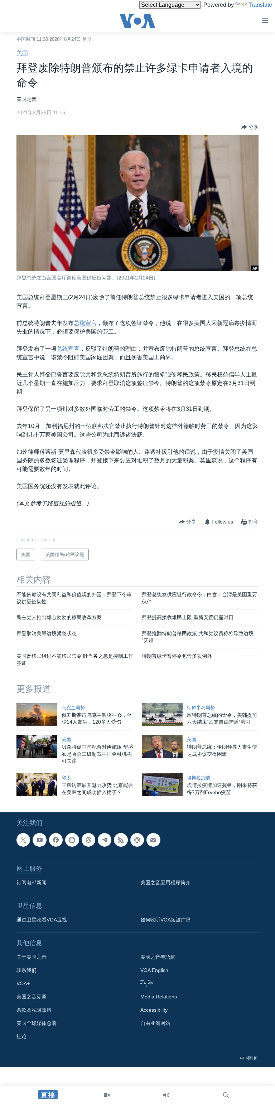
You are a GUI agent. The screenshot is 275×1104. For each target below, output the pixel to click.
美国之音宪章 (31, 997)
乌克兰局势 (73, 707)
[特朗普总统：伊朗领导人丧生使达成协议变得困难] (162, 746)
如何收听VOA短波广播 (165, 920)
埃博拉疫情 (198, 777)
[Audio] (166, 1095)
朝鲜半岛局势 (201, 707)
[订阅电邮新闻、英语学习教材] (153, 840)
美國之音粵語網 (157, 957)
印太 (66, 777)
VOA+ (23, 983)
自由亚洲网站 (155, 1023)
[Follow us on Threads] (88, 840)
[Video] (106, 1095)
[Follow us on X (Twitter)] (23, 840)
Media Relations (158, 997)
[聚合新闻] (120, 840)
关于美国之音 (31, 957)
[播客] (137, 840)
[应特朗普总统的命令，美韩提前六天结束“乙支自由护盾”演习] (162, 714)
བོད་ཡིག (147, 983)
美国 (22, 53)
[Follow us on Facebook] (56, 840)
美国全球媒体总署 (36, 1023)
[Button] (250, 127)
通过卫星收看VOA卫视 (41, 920)
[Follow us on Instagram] (72, 840)
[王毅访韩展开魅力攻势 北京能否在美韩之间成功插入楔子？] (36, 784)
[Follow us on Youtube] (39, 840)
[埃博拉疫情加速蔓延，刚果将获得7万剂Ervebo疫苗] (162, 784)
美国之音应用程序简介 (165, 882)
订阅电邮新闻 (31, 882)
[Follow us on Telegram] (104, 840)
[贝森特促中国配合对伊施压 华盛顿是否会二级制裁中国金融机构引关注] (36, 746)
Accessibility (154, 1010)
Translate (260, 5)
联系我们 (26, 970)
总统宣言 (85, 323)
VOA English (154, 970)
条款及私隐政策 (34, 1010)
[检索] (226, 1095)
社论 (21, 1036)
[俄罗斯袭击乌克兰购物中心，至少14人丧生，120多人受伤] (36, 714)
